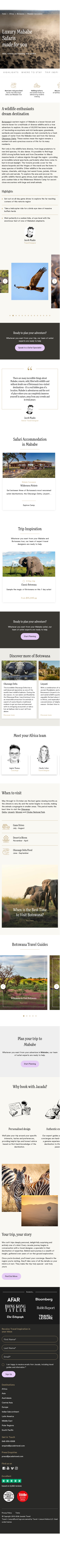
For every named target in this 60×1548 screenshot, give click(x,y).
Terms (17, 1513)
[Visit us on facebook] (4, 1469)
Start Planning (30, 636)
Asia (4, 1393)
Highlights (11, 72)
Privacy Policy (7, 1513)
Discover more (9, 715)
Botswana (20, 14)
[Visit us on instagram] (16, 1469)
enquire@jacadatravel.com (13, 1446)
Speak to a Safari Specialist (29, 348)
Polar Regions (8, 1426)
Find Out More (11, 1276)
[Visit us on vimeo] (12, 1469)
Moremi (19, 812)
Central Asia (7, 1403)
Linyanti (11, 812)
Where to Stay (31, 72)
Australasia (6, 1398)
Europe (5, 1407)
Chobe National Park (36, 812)
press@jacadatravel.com (12, 1456)
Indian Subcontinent (10, 1412)
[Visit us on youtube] (8, 1468)
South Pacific (7, 1430)
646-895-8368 (8, 1441)
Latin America (8, 1416)
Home (4, 14)
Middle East (7, 1421)
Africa (11, 14)
